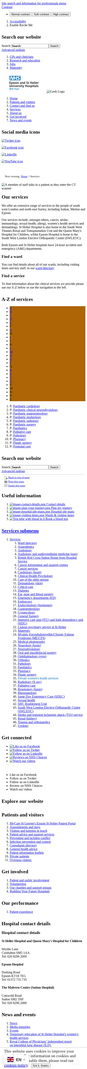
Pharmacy (19, 439)
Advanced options (13, 50)
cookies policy (16, 1065)
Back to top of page (19, 477)
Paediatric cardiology (26, 406)
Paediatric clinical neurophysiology (35, 410)
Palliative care (22, 431)
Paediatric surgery (24, 424)
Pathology (19, 435)
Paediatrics (20, 428)
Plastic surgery (22, 442)
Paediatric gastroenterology (30, 413)
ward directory (44, 268)
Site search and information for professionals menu (34, 3)
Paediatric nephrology (27, 417)
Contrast (7, 7)
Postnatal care (22, 446)
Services (20, 530)
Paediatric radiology (26, 421)
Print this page (16, 481)
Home (24, 176)
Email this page (16, 485)
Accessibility (18, 21)
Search (6, 46)
